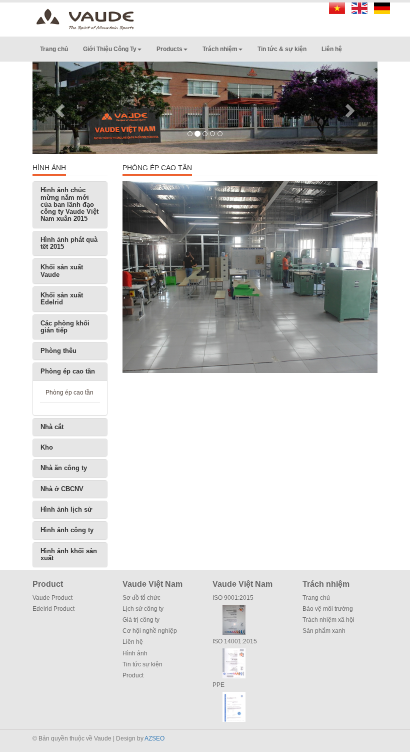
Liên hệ (332, 49)
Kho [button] (46, 447)
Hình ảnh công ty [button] (67, 530)
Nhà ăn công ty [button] (63, 468)
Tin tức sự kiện (142, 664)
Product (133, 675)
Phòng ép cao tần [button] (67, 371)
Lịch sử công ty (143, 608)
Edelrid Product (53, 608)
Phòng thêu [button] (58, 350)
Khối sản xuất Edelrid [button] (61, 298)
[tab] (70, 204)
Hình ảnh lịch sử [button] (66, 509)
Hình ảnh (135, 653)
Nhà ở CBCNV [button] (62, 489)
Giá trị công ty (141, 619)
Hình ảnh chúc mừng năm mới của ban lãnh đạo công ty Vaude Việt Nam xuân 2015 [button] (69, 204)
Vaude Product (52, 597)
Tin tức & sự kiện (282, 49)
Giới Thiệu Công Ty (109, 49)
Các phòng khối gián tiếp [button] (65, 326)
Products (169, 49)
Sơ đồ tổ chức (141, 597)
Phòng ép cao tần (70, 392)
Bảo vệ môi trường (327, 608)
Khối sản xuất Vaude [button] (61, 270)
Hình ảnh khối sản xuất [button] (68, 554)
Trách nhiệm (220, 49)
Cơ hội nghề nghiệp (149, 630)
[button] (58, 108)
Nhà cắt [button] (52, 427)
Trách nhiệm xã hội (328, 619)
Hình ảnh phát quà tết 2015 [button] (69, 243)
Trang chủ (54, 49)
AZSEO (154, 738)
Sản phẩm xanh (324, 630)
